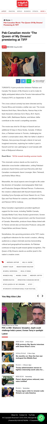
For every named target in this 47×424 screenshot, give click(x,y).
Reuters (18, 365)
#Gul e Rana (26, 271)
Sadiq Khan (6, 325)
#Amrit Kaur (8, 266)
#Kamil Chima (21, 275)
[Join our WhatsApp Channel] (41, 418)
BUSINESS (27, 11)
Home (8, 20)
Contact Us (23, 415)
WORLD (19, 11)
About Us (14, 415)
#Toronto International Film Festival (19, 289)
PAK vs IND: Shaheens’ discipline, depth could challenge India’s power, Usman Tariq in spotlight (22, 329)
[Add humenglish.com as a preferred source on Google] (38, 81)
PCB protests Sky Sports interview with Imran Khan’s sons (30, 345)
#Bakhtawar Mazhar (25, 266)
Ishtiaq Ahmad (21, 353)
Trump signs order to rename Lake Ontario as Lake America (30, 392)
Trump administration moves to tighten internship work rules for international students (29, 369)
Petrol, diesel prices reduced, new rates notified (30, 380)
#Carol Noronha (10, 271)
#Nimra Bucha (8, 280)
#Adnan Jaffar (13, 262)
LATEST (3, 11)
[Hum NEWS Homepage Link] (23, 4)
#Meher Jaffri (36, 275)
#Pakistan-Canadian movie (28, 280)
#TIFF (30, 284)
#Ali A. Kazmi (27, 262)
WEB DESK (10, 47)
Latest (4, 334)
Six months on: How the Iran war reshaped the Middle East (29, 357)
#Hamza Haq (8, 275)
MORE (42, 11)
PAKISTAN (12, 11)
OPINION (35, 11)
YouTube (32, 415)
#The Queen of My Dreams (14, 284)
